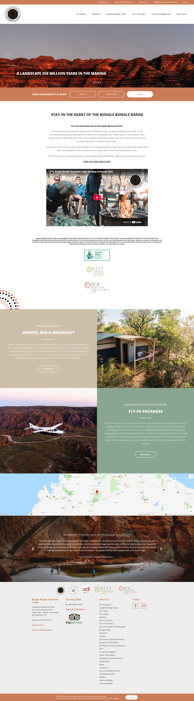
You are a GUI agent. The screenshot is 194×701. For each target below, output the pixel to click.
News (101, 664)
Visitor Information (161, 14)
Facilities (102, 617)
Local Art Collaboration (109, 642)
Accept (131, 697)
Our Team (103, 611)
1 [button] (93, 82)
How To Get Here (106, 623)
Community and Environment (111, 639)
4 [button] (100, 82)
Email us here (38, 625)
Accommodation (106, 683)
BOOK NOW (181, 14)
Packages (96, 14)
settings (116, 698)
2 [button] (95, 82)
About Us (143, 2)
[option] (97, 56)
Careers (102, 636)
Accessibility (104, 661)
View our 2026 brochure (42, 630)
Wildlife (102, 677)
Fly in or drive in (105, 620)
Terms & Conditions (107, 652)
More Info (48, 369)
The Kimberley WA (107, 674)
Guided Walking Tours (116, 14)
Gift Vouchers (139, 14)
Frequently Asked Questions (111, 658)
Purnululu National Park (165, 2)
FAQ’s (185, 2)
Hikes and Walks (106, 680)
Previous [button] (7, 55)
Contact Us (103, 2)
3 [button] (98, 82)
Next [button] (187, 55)
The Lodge (80, 14)
